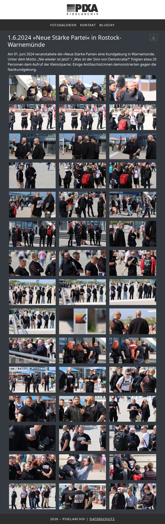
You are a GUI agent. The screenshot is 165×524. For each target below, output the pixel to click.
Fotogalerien (63, 25)
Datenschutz (102, 519)
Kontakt (88, 25)
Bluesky (107, 25)
